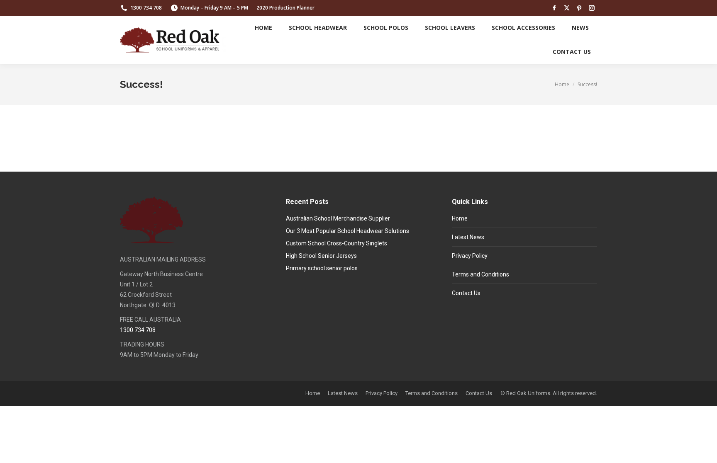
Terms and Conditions (480, 274)
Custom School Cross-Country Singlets (336, 243)
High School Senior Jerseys (321, 255)
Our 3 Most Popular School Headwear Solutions (347, 231)
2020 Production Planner (285, 7)
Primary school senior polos (322, 268)
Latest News (468, 237)
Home (460, 218)
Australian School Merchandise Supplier (338, 218)
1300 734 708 (146, 7)
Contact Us (466, 293)
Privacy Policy (470, 255)
